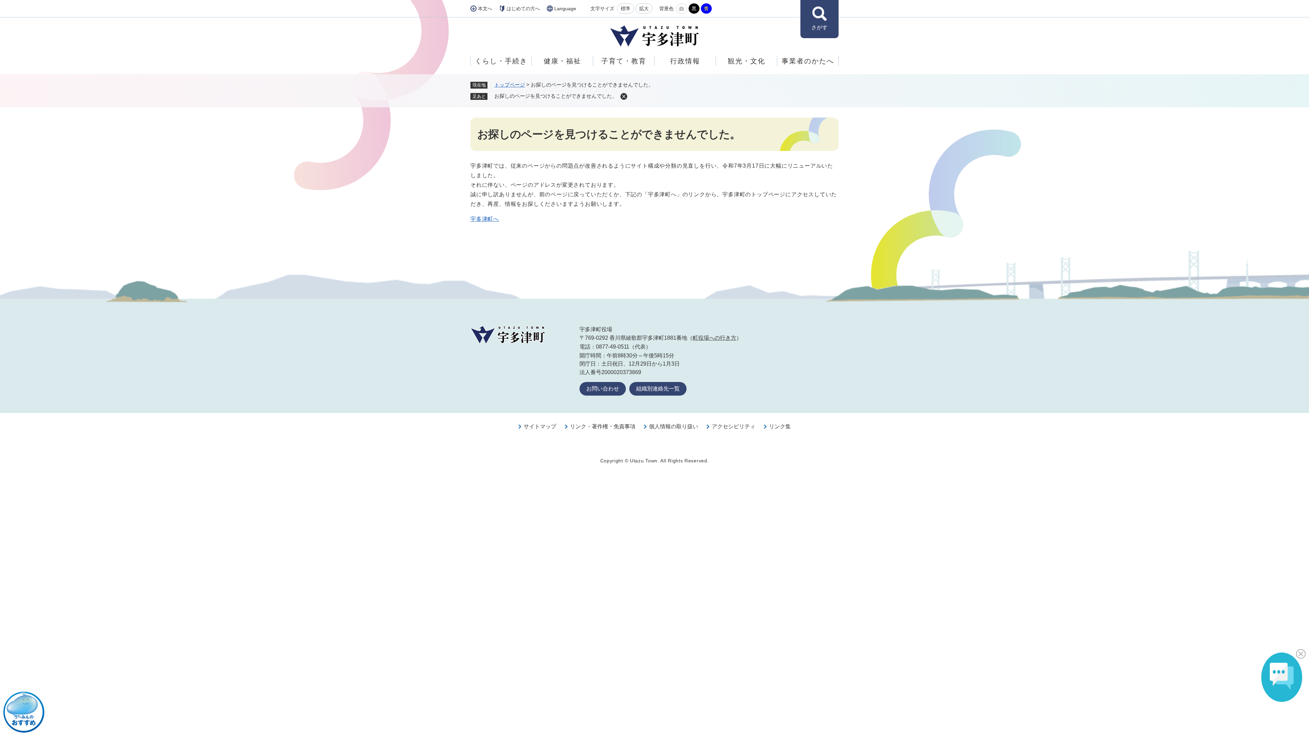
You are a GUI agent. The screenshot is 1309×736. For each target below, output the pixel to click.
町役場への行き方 (714, 338)
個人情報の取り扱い (673, 426)
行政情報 (685, 61)
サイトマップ (540, 426)
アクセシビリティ (733, 426)
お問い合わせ (602, 389)
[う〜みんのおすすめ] (23, 712)
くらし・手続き (501, 61)
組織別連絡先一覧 (658, 389)
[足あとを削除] (624, 96)
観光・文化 (746, 61)
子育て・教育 (623, 61)
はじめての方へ (523, 8)
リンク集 (780, 426)
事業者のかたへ (808, 61)
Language (565, 8)
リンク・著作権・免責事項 (602, 426)
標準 (625, 8)
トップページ (509, 85)
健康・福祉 (562, 61)
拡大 (644, 8)
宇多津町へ (484, 219)
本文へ (485, 8)
